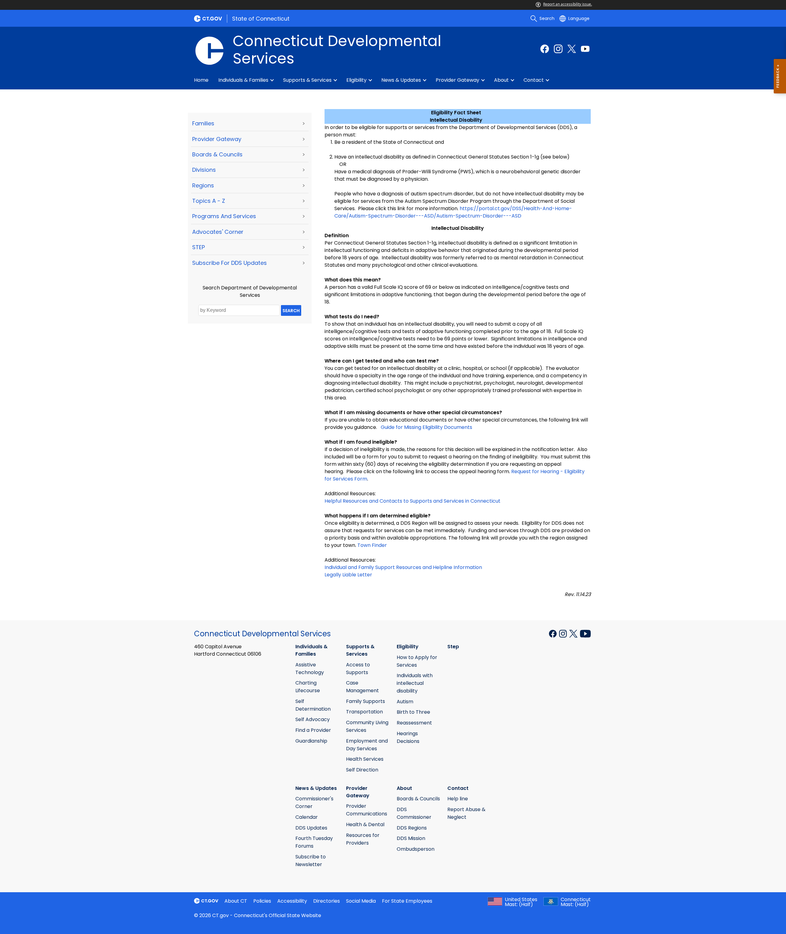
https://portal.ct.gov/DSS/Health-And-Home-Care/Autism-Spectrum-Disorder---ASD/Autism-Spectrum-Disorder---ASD (453, 212)
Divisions (204, 170)
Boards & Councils (217, 154)
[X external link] (574, 633)
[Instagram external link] (558, 49)
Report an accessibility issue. (567, 4)
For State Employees (407, 901)
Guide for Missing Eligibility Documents (426, 427)
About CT (235, 901)
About (501, 80)
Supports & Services (307, 80)
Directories (326, 901)
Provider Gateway (457, 80)
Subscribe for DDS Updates (229, 263)
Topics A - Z (208, 201)
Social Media (361, 901)
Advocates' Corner (217, 232)
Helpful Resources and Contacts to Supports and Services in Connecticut (412, 500)
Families (203, 123)
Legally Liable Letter (348, 574)
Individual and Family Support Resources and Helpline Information (403, 567)
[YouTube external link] (585, 633)
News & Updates (401, 80)
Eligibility (356, 80)
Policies (262, 901)
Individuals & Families (243, 80)
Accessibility (292, 901)
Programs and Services (224, 216)
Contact (533, 80)
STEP (198, 247)
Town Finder (372, 545)
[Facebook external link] (544, 49)
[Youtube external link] (585, 49)
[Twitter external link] (571, 49)
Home (201, 80)
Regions (203, 185)
